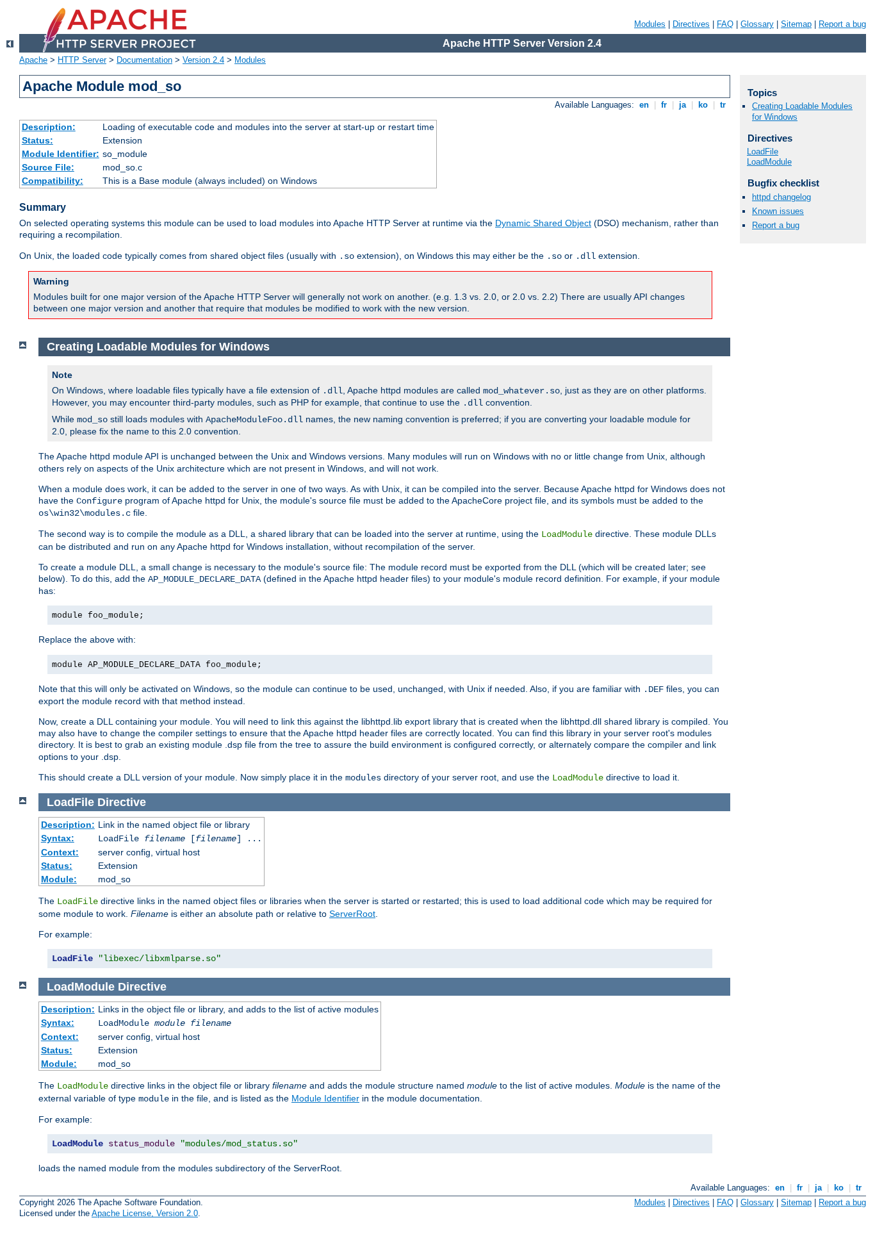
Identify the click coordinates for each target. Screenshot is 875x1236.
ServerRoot (352, 914)
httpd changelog (781, 197)
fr (663, 105)
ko (703, 105)
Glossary (757, 24)
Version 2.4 (203, 60)
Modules (650, 24)
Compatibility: (52, 181)
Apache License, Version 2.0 (145, 1213)
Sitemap (796, 24)
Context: (60, 852)
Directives (691, 24)
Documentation (144, 60)
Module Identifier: (60, 154)
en (644, 105)
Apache (33, 60)
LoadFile (762, 151)
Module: (59, 879)
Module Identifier (325, 1098)
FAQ (725, 24)
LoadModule (769, 162)
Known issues (778, 211)
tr (722, 105)
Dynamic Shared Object (543, 223)
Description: (49, 127)
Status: (37, 140)
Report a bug (842, 24)
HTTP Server (82, 60)
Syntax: (57, 838)
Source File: (48, 167)
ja (682, 105)
